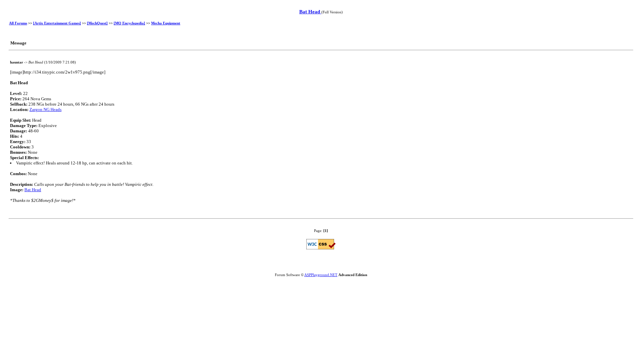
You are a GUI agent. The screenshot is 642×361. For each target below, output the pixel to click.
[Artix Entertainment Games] (57, 23)
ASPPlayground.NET (320, 275)
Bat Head (310, 11)
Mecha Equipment (165, 23)
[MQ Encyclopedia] (129, 23)
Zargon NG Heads (45, 109)
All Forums (18, 23)
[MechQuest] (97, 23)
